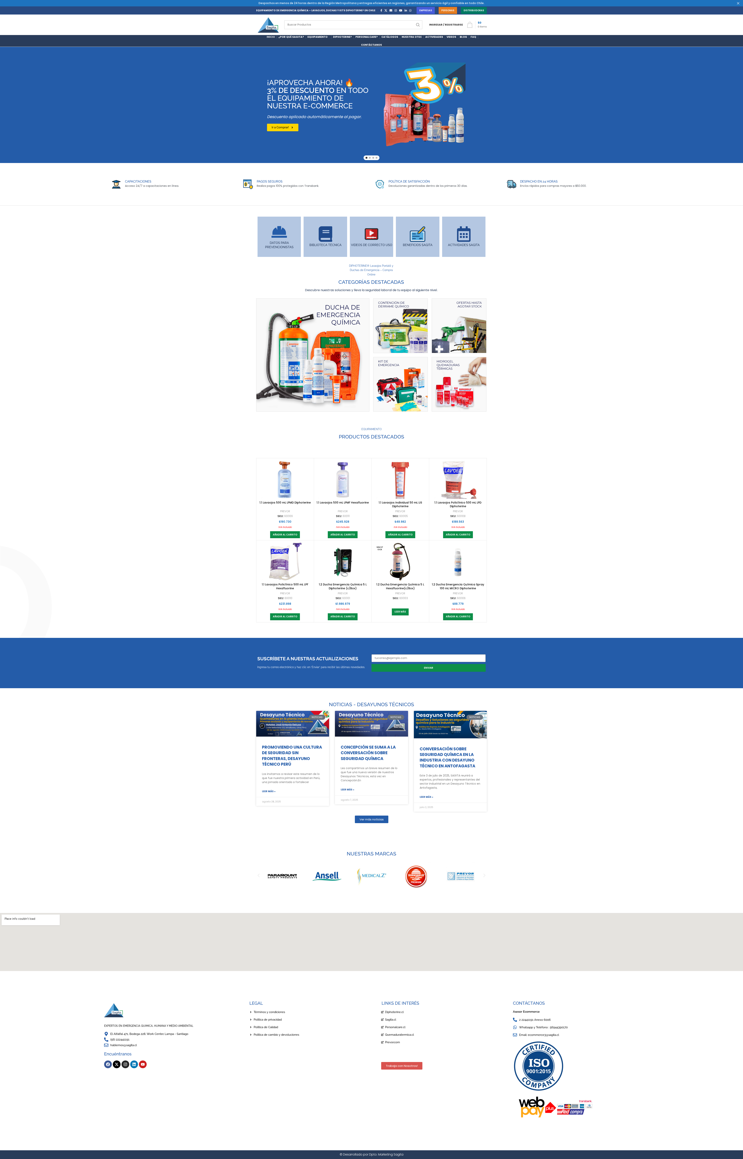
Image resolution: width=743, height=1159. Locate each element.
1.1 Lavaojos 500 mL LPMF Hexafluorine (343, 502)
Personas (447, 10)
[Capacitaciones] (116, 184)
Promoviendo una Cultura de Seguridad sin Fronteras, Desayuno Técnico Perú (292, 755)
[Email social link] (390, 10)
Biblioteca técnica (325, 245)
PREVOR (285, 511)
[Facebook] (108, 1064)
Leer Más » (269, 791)
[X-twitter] (117, 1064)
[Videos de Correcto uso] (371, 234)
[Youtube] (143, 1064)
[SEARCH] (417, 24)
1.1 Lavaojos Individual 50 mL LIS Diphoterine (400, 504)
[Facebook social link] (381, 10)
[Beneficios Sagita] (417, 234)
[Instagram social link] (395, 10)
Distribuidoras (474, 10)
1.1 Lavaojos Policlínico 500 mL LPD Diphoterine (457, 504)
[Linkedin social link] (405, 10)
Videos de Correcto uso (371, 245)
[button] (285, 534)
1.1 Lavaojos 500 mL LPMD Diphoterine (285, 502)
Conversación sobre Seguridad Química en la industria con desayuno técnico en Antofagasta (447, 757)
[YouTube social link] (400, 10)
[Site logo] (268, 24)
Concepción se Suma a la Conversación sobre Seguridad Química (368, 752)
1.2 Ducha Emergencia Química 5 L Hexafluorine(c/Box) (400, 586)
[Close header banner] (738, 3)
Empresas (425, 10)
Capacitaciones (138, 181)
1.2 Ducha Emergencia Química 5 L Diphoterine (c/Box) (343, 586)
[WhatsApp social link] (410, 10)
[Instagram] (125, 1064)
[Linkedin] (134, 1064)
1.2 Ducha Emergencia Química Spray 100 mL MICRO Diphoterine (458, 586)
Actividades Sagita (464, 245)
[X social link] (385, 10)
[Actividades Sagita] (464, 234)
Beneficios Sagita (417, 245)
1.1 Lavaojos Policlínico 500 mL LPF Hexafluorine (285, 586)
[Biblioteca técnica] (325, 234)
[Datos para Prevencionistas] (279, 232)
